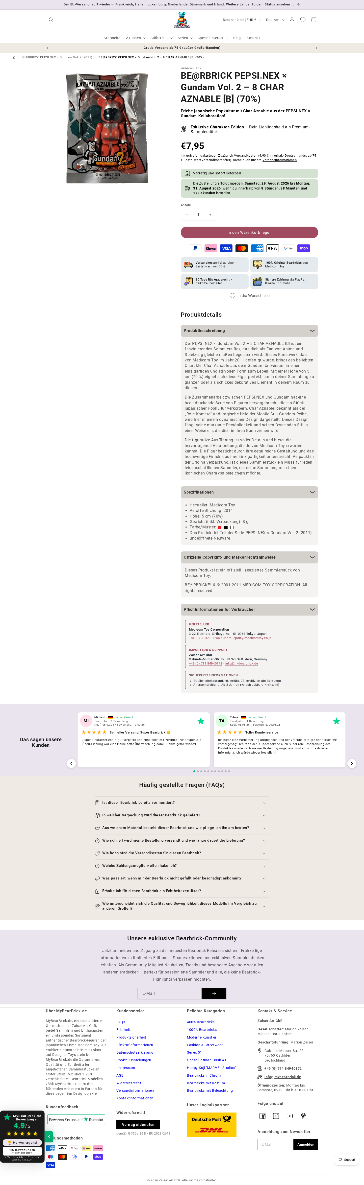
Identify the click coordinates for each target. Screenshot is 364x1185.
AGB (120, 1075)
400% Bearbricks (201, 1022)
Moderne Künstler (202, 1037)
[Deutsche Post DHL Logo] (217, 1125)
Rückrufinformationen (134, 1045)
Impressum (125, 1068)
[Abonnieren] (214, 993)
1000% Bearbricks (202, 1030)
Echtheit (123, 1030)
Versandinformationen (279, 160)
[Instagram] (276, 1116)
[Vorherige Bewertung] (71, 763)
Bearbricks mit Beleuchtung (210, 1090)
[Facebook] (262, 1116)
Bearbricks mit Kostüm (206, 1083)
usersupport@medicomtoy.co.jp (247, 638)
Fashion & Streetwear (205, 1045)
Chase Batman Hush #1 (207, 1060)
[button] (51, 19)
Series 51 (194, 1052)
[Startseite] (13, 57)
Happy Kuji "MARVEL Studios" (211, 1068)
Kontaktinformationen (135, 1098)
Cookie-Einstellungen (133, 1060)
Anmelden (305, 1144)
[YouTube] (290, 1116)
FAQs (120, 1022)
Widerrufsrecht (128, 1083)
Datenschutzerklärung (135, 1052)
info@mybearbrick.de (241, 663)
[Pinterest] (303, 1116)
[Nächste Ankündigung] (316, 48)
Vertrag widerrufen (138, 1125)
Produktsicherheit (131, 1037)
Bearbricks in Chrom (204, 1075)
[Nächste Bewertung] (351, 763)
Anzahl (186, 205)
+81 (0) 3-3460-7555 (204, 638)
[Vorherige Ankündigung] (47, 48)
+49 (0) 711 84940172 (205, 663)
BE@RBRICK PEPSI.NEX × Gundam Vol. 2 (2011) (57, 57)
